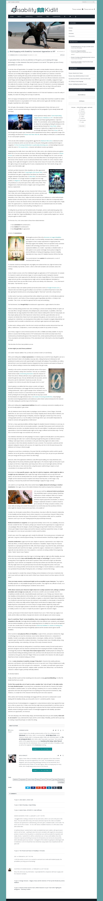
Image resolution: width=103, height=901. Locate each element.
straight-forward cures (53, 287)
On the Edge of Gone (51, 735)
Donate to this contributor (42, 749)
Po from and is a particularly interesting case (31, 145)
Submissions (56, 16)
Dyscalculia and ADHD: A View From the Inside (82, 61)
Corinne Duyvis (14, 55)
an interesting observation (26, 373)
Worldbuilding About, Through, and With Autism (82, 46)
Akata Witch (32, 176)
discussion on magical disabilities (52, 237)
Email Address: (82, 94)
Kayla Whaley (23, 55)
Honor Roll (29, 16)
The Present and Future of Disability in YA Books (32, 851)
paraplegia (61, 782)
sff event (49, 779)
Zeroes (56, 130)
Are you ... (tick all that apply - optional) (81, 107)
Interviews (71, 33)
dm (15, 856)
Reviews (71, 28)
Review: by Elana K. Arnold (79, 76)
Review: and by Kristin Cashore (83, 57)
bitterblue (61, 779)
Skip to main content (13, 2)
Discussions (72, 36)
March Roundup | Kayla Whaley (27, 805)
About (19, 16)
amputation (23, 779)
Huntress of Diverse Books (22, 869)
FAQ (47, 16)
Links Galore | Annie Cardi (26, 800)
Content (39, 16)
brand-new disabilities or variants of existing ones (49, 625)
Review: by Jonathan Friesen (78, 84)
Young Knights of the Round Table (33, 172)
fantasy (38, 779)
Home (12, 16)
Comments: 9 (61, 51)
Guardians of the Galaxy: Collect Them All (51, 741)
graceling (55, 779)
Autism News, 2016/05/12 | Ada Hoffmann (30, 810)
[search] (93, 2)
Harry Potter (53, 126)
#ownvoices (38, 745)
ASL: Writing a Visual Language (76, 81)
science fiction (31, 779)
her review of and (42, 397)
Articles (62, 55)
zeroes (43, 779)
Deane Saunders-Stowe (21, 816)
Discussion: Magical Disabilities (78, 51)
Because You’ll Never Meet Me (31, 134)
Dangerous (17, 180)
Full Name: (82, 101)
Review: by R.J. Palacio (76, 73)
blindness (16, 779)
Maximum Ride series (46, 141)
